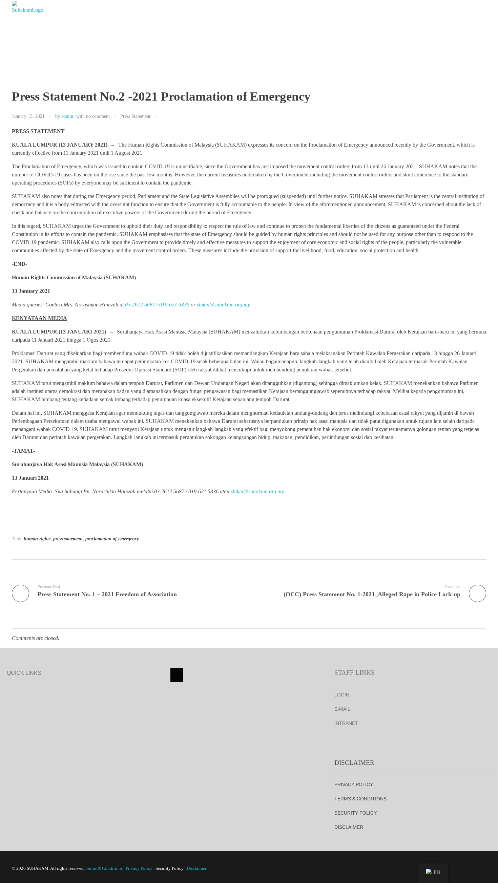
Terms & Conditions (104, 868)
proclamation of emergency (112, 538)
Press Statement (135, 116)
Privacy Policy (139, 868)
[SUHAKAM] (29, 19)
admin (67, 116)
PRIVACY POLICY (353, 784)
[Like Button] (163, 117)
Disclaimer (196, 868)
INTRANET (346, 723)
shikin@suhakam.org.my (223, 304)
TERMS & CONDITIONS (360, 798)
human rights (37, 538)
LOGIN (341, 694)
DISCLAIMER (348, 827)
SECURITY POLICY (355, 813)
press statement (68, 538)
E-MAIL (342, 709)
